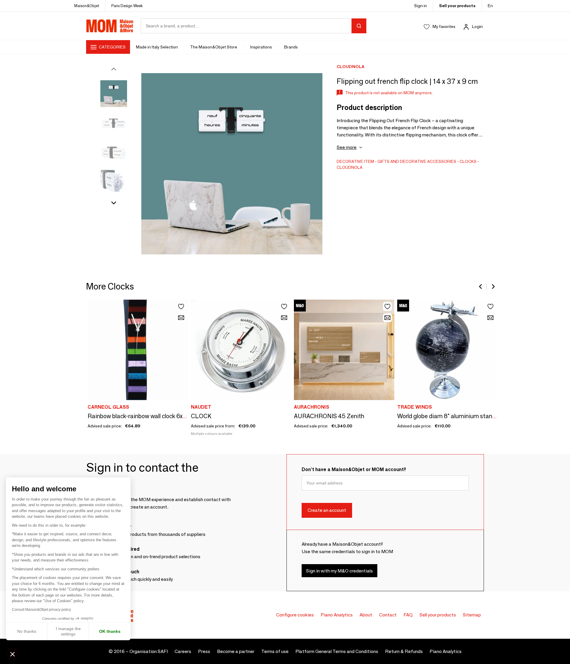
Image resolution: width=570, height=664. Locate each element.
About (366, 615)
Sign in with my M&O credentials (339, 571)
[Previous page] (481, 286)
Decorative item (355, 161)
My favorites (444, 26)
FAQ (408, 615)
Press (204, 651)
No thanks (26, 631)
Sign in (420, 5)
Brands (291, 47)
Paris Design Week (127, 5)
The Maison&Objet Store (214, 47)
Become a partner (235, 651)
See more (347, 147)
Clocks (468, 161)
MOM (110, 26)
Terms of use (275, 651)
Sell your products (457, 5)
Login (477, 26)
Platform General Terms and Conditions (336, 651)
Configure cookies (295, 615)
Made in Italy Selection (157, 47)
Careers (183, 651)
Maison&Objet (86, 5)
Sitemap (472, 615)
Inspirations (261, 47)
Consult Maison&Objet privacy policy (41, 610)
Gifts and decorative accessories (416, 161)
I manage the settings (68, 631)
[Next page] (493, 286)
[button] (12, 654)
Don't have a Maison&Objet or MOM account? (354, 469)
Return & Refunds (404, 651)
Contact (388, 615)
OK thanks (110, 631)
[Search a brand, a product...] (359, 25)
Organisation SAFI (148, 651)
